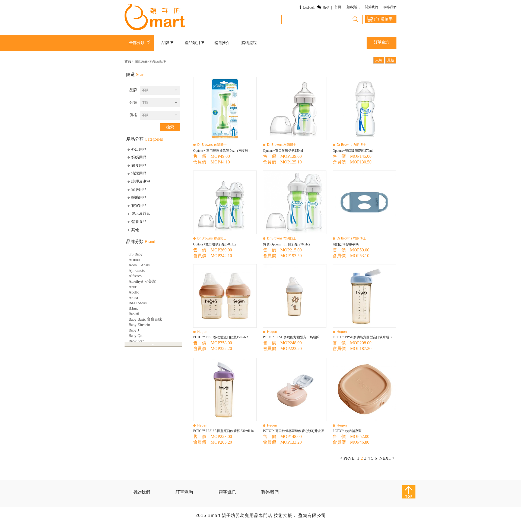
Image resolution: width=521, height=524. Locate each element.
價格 (133, 115)
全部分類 (138, 43)
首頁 (338, 7)
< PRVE (347, 458)
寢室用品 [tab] (139, 206)
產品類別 (193, 43)
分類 (133, 102)
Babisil (134, 314)
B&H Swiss (138, 303)
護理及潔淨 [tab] (140, 181)
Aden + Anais (139, 265)
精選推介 (222, 43)
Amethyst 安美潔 (142, 281)
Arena (133, 298)
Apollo (134, 292)
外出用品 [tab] (139, 149)
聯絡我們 (389, 7)
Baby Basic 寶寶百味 (145, 319)
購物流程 (249, 43)
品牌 (133, 90)
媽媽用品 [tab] (139, 157)
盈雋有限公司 (312, 515)
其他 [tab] (135, 230)
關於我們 (371, 7)
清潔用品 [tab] (139, 173)
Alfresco (135, 276)
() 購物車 (383, 19)
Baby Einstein (139, 325)
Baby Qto (136, 336)
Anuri (133, 287)
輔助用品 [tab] (139, 197)
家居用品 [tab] (139, 190)
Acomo (134, 260)
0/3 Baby (135, 254)
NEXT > (387, 458)
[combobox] (160, 90)
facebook (308, 8)
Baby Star (136, 341)
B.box (133, 309)
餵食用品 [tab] (139, 165)
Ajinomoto (137, 271)
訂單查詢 (381, 42)
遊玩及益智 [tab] (140, 214)
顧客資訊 (353, 7)
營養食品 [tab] (139, 222)
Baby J (134, 330)
